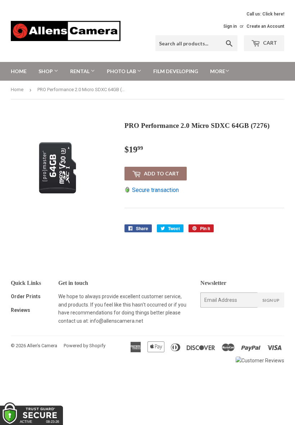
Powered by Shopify (84, 345)
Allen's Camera (42, 345)
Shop (46, 71)
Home (19, 71)
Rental (80, 71)
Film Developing (175, 71)
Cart (269, 43)
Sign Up (271, 300)
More (217, 71)
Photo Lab (122, 71)
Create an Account (265, 26)
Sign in (230, 26)
